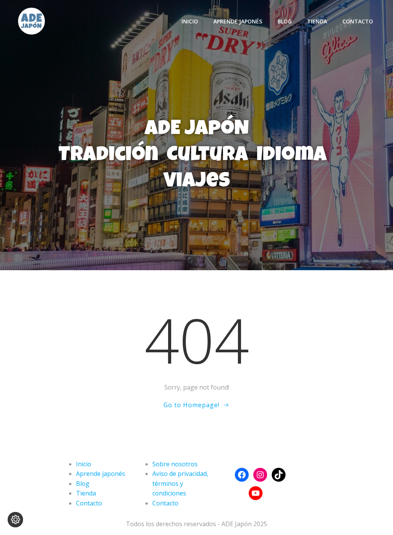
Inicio (190, 21)
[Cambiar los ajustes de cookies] (15, 519)
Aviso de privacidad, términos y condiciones (180, 483)
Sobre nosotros (175, 464)
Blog (284, 21)
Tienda (317, 21)
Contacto (357, 21)
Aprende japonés (237, 21)
